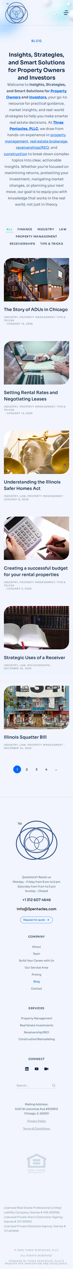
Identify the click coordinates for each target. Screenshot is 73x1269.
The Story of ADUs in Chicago (36, 309)
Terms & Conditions (36, 1128)
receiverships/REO (32, 147)
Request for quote (34, 919)
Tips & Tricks (51, 243)
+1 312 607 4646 (36, 900)
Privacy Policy (36, 1121)
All (9, 229)
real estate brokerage (48, 141)
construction (15, 154)
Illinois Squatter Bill (25, 737)
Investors (37, 97)
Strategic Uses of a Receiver (34, 657)
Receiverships (22, 243)
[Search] (54, 1085)
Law (63, 229)
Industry (45, 229)
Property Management (36, 236)
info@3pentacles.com (36, 909)
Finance (25, 229)
